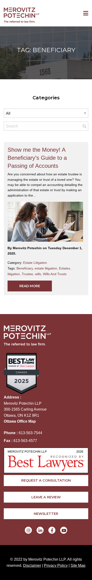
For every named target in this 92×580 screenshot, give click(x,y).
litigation (15, 274)
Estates (65, 268)
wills (39, 274)
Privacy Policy (56, 565)
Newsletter (46, 514)
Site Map (78, 565)
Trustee (28, 274)
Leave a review (46, 497)
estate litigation (47, 268)
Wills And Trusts (55, 274)
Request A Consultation (46, 480)
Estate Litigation (35, 263)
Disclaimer (32, 565)
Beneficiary (26, 268)
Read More (29, 286)
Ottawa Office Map (20, 421)
